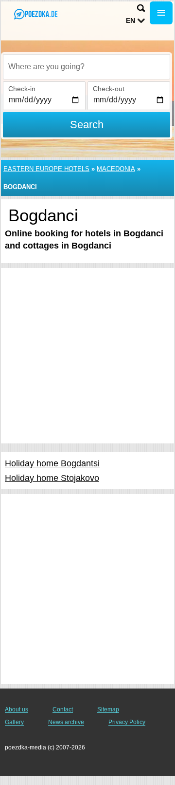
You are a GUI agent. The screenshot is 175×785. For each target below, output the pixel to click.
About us (16, 709)
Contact (62, 709)
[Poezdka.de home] (36, 13)
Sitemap (108, 709)
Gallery (14, 722)
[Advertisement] (87, 355)
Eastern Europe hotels (46, 168)
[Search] (141, 8)
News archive (66, 722)
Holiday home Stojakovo (52, 478)
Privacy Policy (126, 722)
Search (87, 124)
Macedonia (116, 168)
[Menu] (161, 12)
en (130, 20)
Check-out (108, 89)
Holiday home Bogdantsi (52, 463)
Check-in (21, 89)
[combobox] (86, 67)
